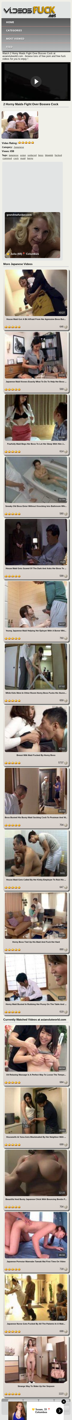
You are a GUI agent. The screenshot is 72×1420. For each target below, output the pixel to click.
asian (23, 155)
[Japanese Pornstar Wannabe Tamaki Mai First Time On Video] (36, 1212)
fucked (58, 155)
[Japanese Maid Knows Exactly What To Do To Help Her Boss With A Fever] (36, 332)
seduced (32, 155)
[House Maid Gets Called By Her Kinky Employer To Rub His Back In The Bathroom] (36, 830)
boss (40, 155)
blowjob (49, 155)
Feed (9, 47)
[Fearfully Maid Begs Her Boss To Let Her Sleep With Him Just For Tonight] (36, 395)
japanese (13, 155)
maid (22, 158)
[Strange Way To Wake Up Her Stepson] (36, 1337)
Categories (14, 30)
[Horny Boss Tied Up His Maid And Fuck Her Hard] (36, 893)
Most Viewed (15, 38)
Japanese (19, 147)
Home (10, 22)
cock (16, 158)
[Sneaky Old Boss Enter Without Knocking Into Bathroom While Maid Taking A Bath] (36, 457)
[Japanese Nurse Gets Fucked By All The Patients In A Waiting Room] (36, 1274)
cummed (7, 158)
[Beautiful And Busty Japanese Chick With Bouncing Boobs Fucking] (36, 1150)
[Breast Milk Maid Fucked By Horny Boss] (36, 706)
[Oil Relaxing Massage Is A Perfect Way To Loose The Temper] (36, 1025)
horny (30, 158)
